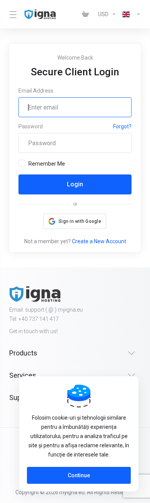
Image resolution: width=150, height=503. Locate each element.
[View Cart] (87, 14)
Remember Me (46, 164)
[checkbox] (21, 163)
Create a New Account (99, 241)
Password (30, 126)
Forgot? (122, 126)
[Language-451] (130, 14)
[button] (74, 221)
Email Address (35, 91)
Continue (79, 475)
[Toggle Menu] (12, 14)
